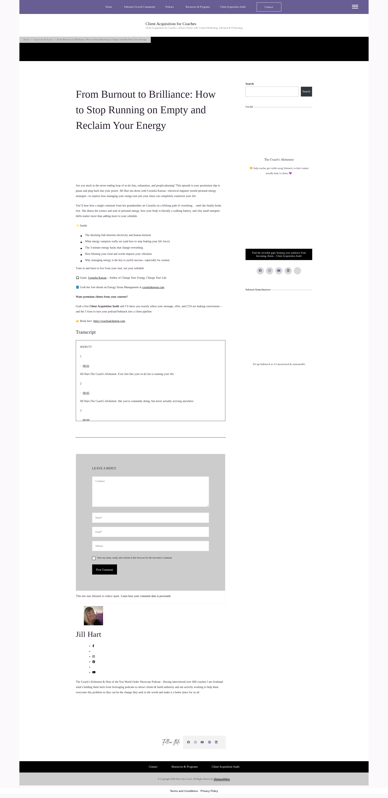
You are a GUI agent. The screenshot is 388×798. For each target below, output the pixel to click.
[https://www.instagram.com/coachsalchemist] (195, 742)
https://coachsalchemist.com (109, 321)
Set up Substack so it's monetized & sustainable (279, 364)
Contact (269, 6)
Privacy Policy (221, 778)
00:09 (86, 420)
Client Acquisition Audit (233, 6)
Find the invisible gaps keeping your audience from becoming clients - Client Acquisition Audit (279, 254)
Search (250, 83)
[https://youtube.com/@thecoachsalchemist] (202, 742)
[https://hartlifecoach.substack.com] (222, 742)
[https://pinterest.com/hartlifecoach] (209, 742)
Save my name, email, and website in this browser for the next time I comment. (134, 557)
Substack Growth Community (139, 6)
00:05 (86, 393)
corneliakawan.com (153, 287)
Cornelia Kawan (97, 277)
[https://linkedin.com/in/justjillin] (216, 742)
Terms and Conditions (184, 791)
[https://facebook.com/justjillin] (188, 742)
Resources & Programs (198, 6)
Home (109, 6)
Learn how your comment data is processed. (146, 596)
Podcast (170, 6)
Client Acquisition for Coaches (171, 23)
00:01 (86, 365)
